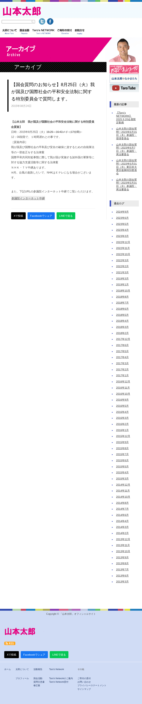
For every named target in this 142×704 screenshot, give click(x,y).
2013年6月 (122, 575)
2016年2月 (122, 424)
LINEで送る (66, 215)
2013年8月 (122, 563)
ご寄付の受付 (84, 678)
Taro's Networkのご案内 (61, 678)
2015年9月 (122, 442)
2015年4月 (122, 472)
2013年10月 (123, 551)
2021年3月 (122, 272)
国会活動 (37, 678)
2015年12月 (123, 436)
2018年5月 (122, 315)
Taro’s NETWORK (43, 32)
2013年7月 (122, 569)
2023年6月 (122, 218)
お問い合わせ (84, 682)
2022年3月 (122, 260)
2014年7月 (122, 508)
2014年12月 (123, 484)
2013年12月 (123, 539)
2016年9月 (122, 399)
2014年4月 (122, 521)
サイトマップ (84, 689)
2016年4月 (122, 412)
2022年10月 (123, 254)
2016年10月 (123, 393)
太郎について (9, 32)
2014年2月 (122, 533)
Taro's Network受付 (58, 682)
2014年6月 (122, 515)
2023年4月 (122, 230)
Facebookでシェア (41, 215)
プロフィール (22, 678)
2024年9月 (122, 211)
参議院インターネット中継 (28, 198)
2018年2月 (122, 333)
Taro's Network (56, 669)
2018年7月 (122, 302)
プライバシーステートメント (91, 685)
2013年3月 (122, 581)
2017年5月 (122, 351)
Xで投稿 (18, 215)
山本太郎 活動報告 (25, 32)
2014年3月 (122, 527)
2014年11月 (123, 490)
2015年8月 (122, 448)
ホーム (7, 669)
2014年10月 (123, 496)
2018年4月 (122, 321)
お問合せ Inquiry (79, 32)
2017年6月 (122, 345)
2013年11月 (123, 545)
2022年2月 (122, 266)
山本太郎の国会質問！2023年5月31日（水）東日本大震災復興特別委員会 (126, 167)
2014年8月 (122, 503)
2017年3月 (122, 363)
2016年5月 (122, 406)
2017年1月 (122, 375)
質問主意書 (39, 682)
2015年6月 (122, 460)
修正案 (36, 685)
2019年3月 (122, 278)
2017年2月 (122, 369)
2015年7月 (122, 454)
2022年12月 (123, 242)
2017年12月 (123, 339)
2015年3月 (122, 478)
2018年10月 (123, 290)
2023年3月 (122, 236)
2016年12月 (123, 381)
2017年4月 (122, 357)
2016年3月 (122, 418)
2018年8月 (122, 296)
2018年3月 (122, 327)
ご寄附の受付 (64, 32)
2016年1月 (122, 430)
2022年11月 (123, 248)
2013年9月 (122, 557)
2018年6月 (122, 308)
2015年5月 (122, 466)
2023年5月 (122, 224)
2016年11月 (123, 387)
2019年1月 (122, 284)
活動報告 (37, 669)
